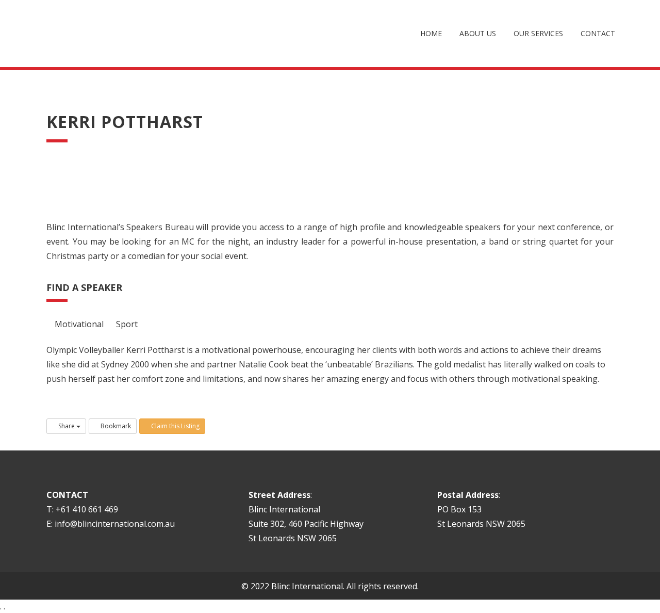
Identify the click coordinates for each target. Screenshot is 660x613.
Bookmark (115, 426)
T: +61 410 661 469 (82, 509)
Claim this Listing (175, 426)
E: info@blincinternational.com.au (110, 523)
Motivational (78, 324)
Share (66, 426)
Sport (126, 324)
